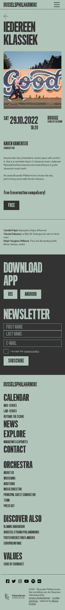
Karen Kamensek (16, 143)
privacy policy (31, 351)
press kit (9, 506)
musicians (10, 478)
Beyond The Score (14, 416)
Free (11, 205)
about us (9, 473)
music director (13, 489)
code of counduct (14, 564)
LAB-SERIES (10, 411)
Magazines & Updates (16, 442)
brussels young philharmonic (21, 532)
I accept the (25, 351)
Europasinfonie (12, 543)
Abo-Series (10, 405)
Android (31, 294)
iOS (10, 294)
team (7, 500)
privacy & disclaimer (39, 598)
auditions (9, 484)
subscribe (16, 361)
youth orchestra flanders (19, 538)
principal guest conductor (20, 495)
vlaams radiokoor (14, 527)
